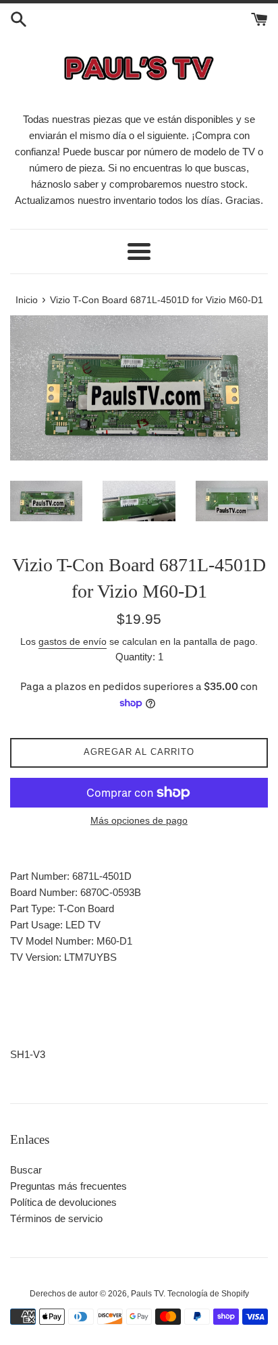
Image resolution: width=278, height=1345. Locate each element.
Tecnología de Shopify (208, 1293)
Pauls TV (147, 1293)
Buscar (26, 1170)
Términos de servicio (56, 1218)
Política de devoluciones (63, 1202)
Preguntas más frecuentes (68, 1186)
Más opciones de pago (139, 820)
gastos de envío (72, 641)
